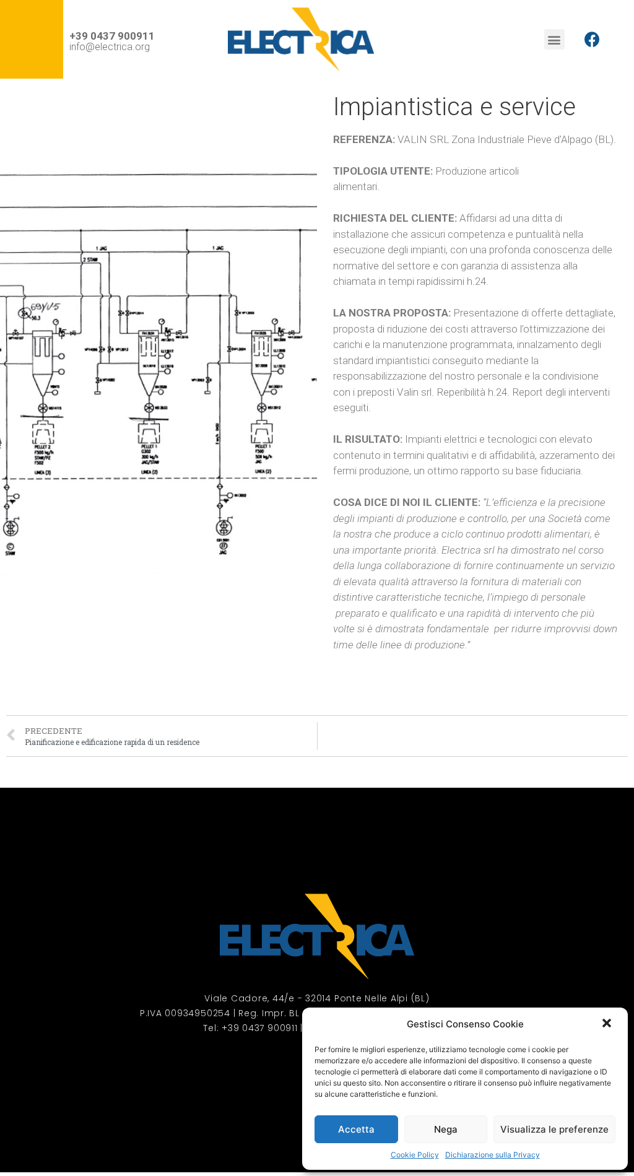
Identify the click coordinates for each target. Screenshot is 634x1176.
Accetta (356, 1129)
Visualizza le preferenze (554, 1129)
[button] (608, 1024)
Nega (446, 1129)
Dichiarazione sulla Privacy (492, 1154)
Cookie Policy (415, 1154)
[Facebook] (592, 39)
